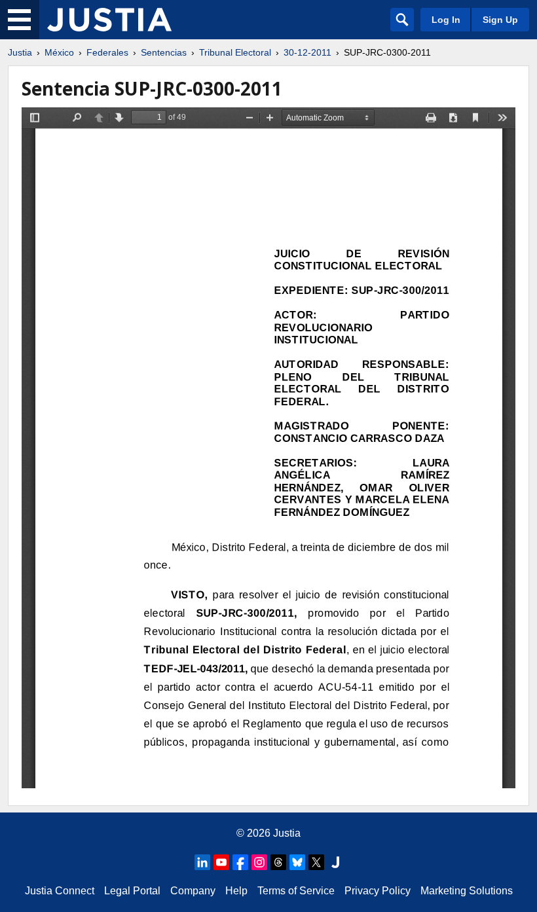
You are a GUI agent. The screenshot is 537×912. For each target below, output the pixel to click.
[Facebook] (240, 862)
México (59, 52)
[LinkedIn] (202, 862)
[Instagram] (259, 862)
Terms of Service (296, 890)
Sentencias (164, 52)
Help (236, 890)
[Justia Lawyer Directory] (335, 862)
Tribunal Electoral (235, 52)
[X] (316, 862)
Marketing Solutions (466, 890)
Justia (20, 52)
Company (192, 890)
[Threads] (278, 862)
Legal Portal (132, 890)
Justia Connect (59, 890)
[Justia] (109, 19)
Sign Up (500, 19)
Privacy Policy (377, 890)
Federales (107, 52)
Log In (446, 19)
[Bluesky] (297, 862)
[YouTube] (221, 862)
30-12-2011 (307, 52)
